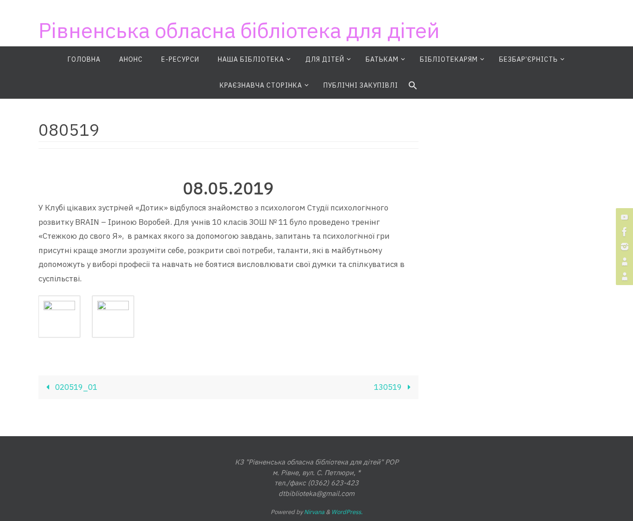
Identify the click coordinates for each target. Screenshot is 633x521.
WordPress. (347, 512)
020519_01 (75, 387)
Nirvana (314, 512)
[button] (413, 86)
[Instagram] (623, 246)
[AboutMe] (623, 261)
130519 (389, 387)
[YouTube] (623, 217)
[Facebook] (623, 232)
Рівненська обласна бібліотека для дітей (239, 30)
